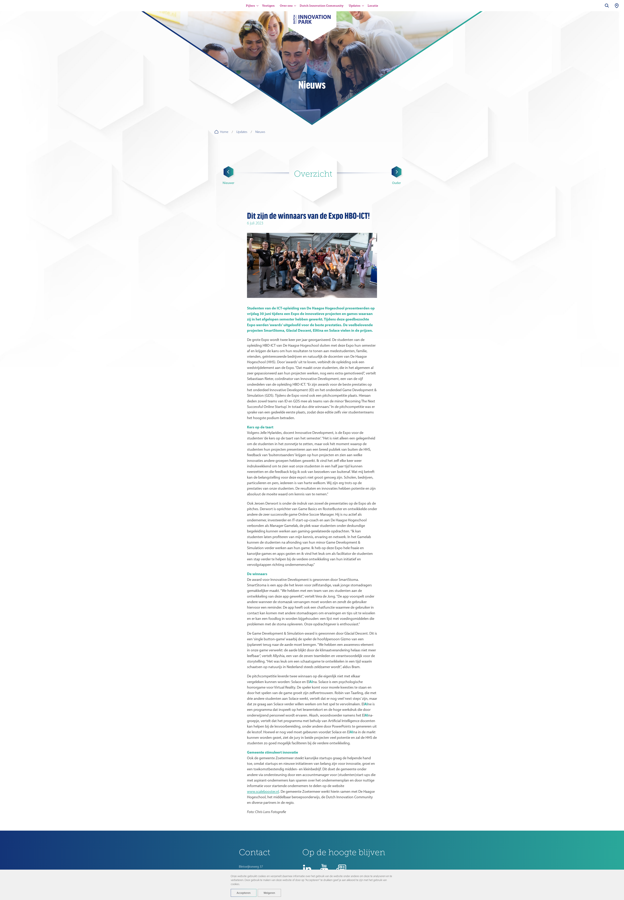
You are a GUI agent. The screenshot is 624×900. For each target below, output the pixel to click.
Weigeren (269, 892)
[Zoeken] (607, 5)
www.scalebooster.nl (263, 791)
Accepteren (244, 892)
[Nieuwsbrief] (341, 869)
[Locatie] (617, 5)
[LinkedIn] (307, 869)
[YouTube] (324, 869)
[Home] (312, 21)
